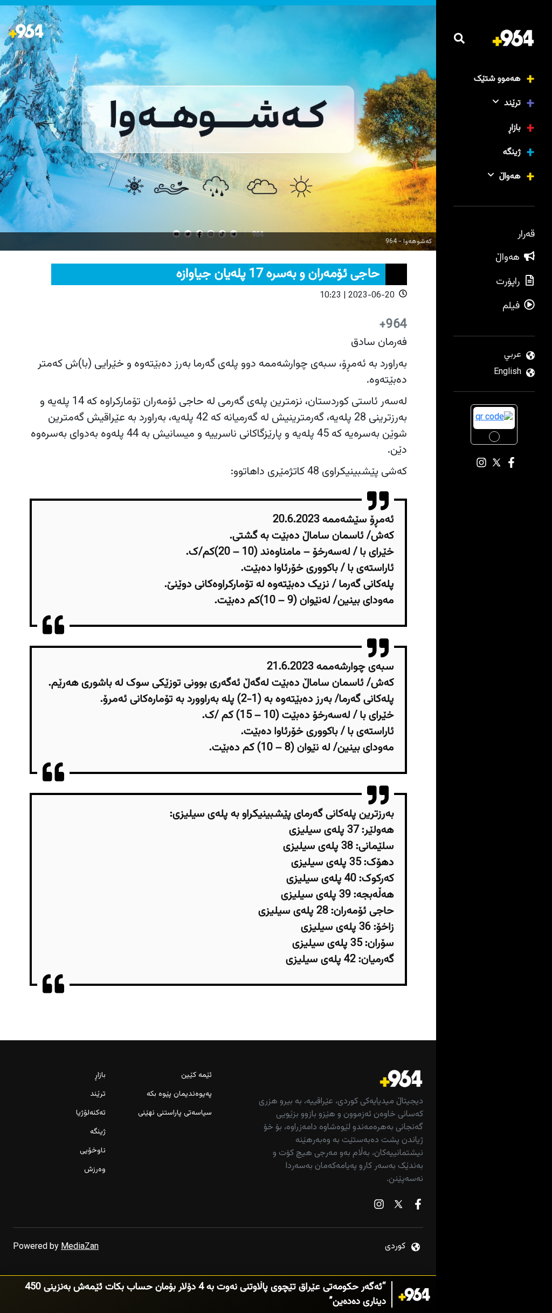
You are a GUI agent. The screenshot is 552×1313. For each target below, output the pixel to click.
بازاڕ (514, 128)
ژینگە (512, 152)
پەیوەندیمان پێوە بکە (179, 1094)
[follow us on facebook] (417, 1206)
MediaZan (80, 1247)
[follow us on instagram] (379, 1206)
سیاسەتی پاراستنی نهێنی (174, 1113)
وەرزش (95, 1170)
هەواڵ (510, 176)
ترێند (512, 103)
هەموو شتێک (497, 79)
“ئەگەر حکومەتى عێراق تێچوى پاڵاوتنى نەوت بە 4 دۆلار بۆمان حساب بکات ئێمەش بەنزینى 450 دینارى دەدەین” (205, 1294)
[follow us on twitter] (398, 1206)
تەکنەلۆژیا (91, 1113)
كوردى (395, 1246)
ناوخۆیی (93, 1151)
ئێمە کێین (196, 1075)
